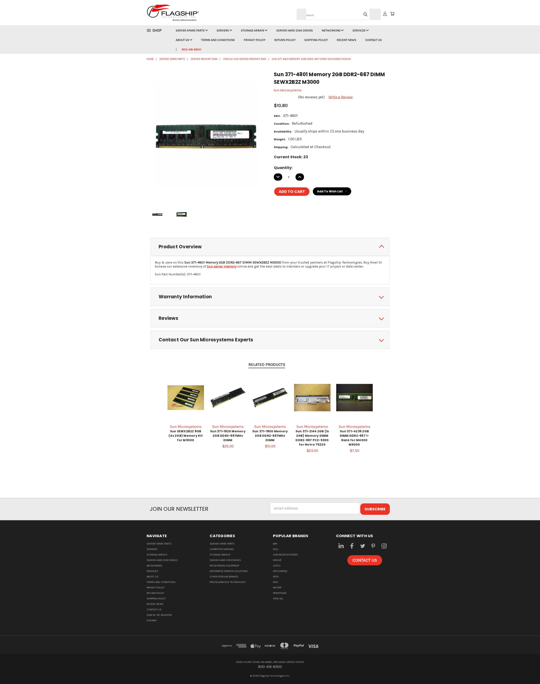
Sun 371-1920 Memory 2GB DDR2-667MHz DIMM (228, 435)
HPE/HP (277, 560)
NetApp (277, 587)
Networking (331, 30)
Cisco (277, 565)
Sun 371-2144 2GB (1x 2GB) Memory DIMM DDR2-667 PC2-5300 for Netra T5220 (312, 438)
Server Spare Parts (190, 30)
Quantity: (283, 167)
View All (278, 598)
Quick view (185, 397)
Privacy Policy (254, 40)
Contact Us (373, 40)
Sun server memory (221, 266)
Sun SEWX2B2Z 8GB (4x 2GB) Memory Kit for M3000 (186, 435)
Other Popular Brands (224, 576)
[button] (364, 560)
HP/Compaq (280, 571)
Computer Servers (222, 549)
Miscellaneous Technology (228, 582)
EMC (275, 582)
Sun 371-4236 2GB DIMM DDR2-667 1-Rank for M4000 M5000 (354, 438)
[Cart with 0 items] (392, 14)
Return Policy (285, 40)
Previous (527, 670)
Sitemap (152, 620)
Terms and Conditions (218, 40)
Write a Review (340, 97)
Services (359, 30)
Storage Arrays (253, 30)
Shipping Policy (316, 40)
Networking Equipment (224, 565)
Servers (223, 30)
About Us (183, 40)
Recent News (346, 40)
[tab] (270, 247)
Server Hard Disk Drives (294, 30)
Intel (276, 576)
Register (166, 615)
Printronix (280, 593)
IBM (275, 543)
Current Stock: (291, 157)
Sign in (151, 615)
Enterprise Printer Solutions (229, 571)
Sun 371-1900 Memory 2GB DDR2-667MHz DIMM (270, 435)
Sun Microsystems (285, 554)
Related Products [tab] (266, 364)
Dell (275, 549)
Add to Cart (227, 402)
